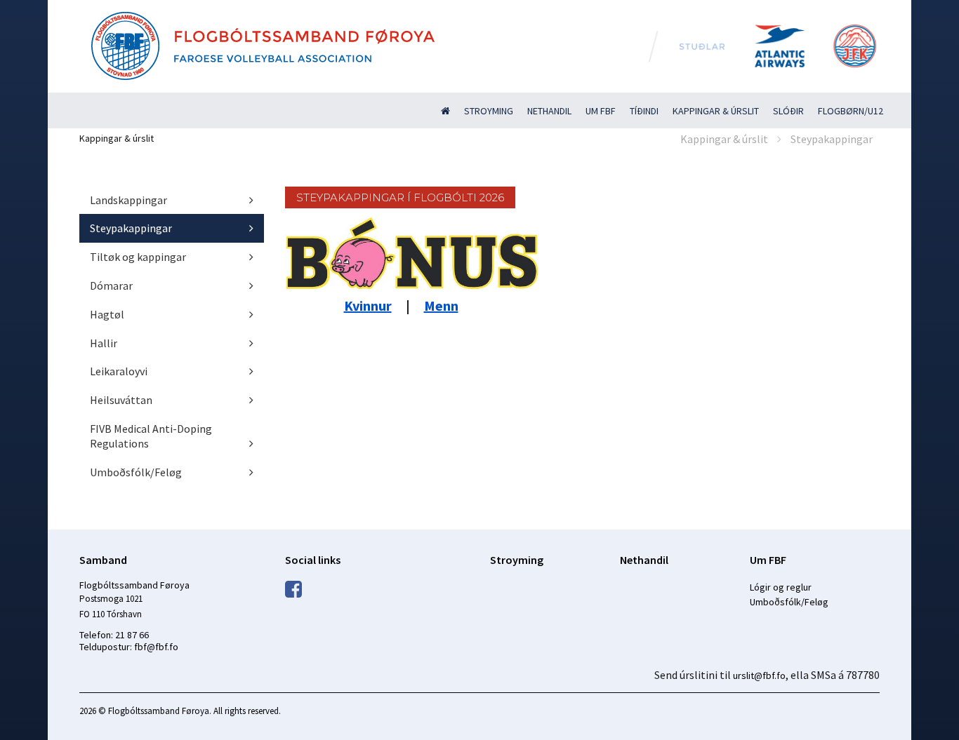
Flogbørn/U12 (850, 111)
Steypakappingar (832, 139)
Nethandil (549, 111)
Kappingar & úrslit (716, 111)
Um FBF (601, 111)
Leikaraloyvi (118, 371)
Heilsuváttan (121, 400)
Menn (441, 305)
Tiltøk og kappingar (138, 257)
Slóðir (788, 111)
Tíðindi (644, 111)
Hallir (103, 343)
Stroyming (488, 111)
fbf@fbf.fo (156, 646)
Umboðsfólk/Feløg (136, 472)
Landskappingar (128, 200)
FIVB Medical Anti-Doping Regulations (151, 436)
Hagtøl (107, 314)
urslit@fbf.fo (759, 675)
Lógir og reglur (781, 587)
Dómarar (111, 285)
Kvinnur (368, 305)
